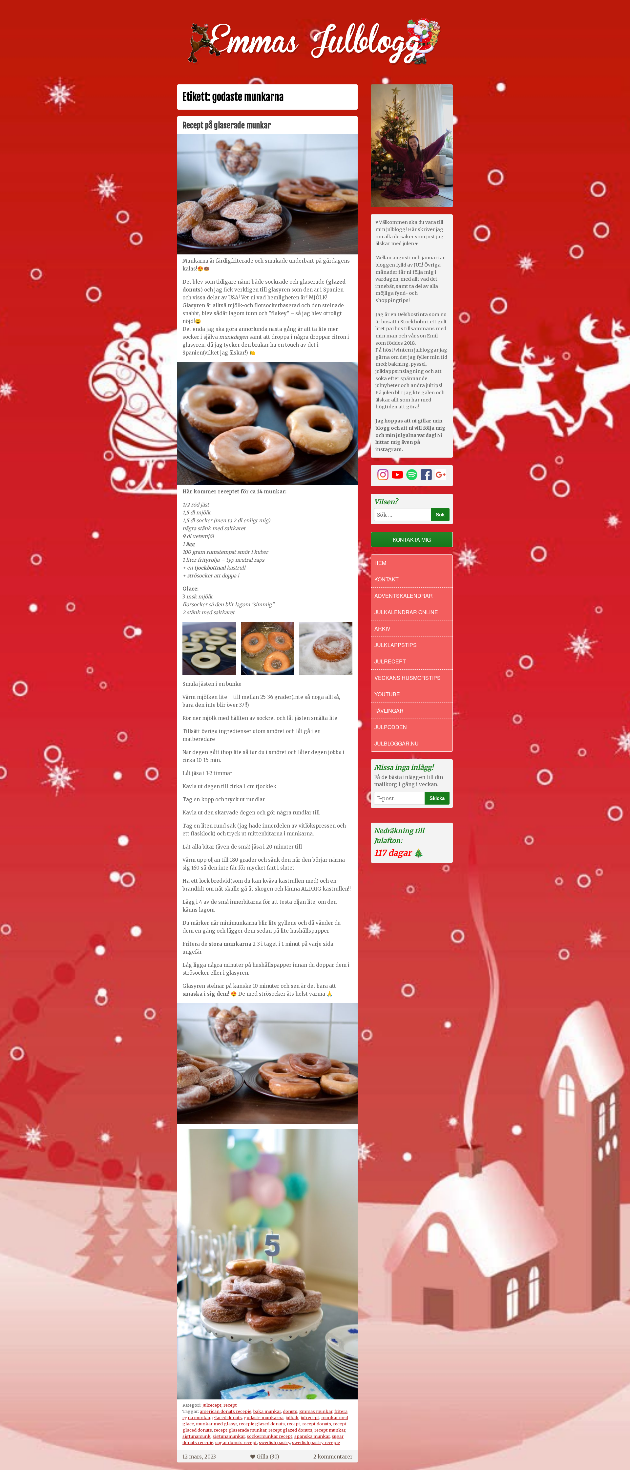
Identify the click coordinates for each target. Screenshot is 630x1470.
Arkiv (382, 628)
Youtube (387, 694)
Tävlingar (389, 710)
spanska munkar (312, 1436)
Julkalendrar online (406, 612)
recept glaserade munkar (240, 1430)
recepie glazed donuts (262, 1423)
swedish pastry (274, 1442)
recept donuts (316, 1423)
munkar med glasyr (216, 1423)
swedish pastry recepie (316, 1442)
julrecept (310, 1417)
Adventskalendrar (403, 595)
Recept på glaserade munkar (226, 125)
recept (230, 1405)
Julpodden (390, 727)
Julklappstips (395, 645)
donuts (290, 1411)
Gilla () (268, 1457)
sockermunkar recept (269, 1436)
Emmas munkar (315, 1411)
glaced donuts (227, 1417)
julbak (292, 1417)
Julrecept (211, 1405)
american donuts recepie (225, 1411)
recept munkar (329, 1430)
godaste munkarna (264, 1417)
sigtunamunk (196, 1436)
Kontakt (386, 579)
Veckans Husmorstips (407, 677)
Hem (380, 563)
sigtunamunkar (229, 1436)
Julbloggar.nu (396, 743)
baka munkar (267, 1411)
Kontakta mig (412, 539)
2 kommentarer (332, 1457)
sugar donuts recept (236, 1442)
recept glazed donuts (290, 1430)
